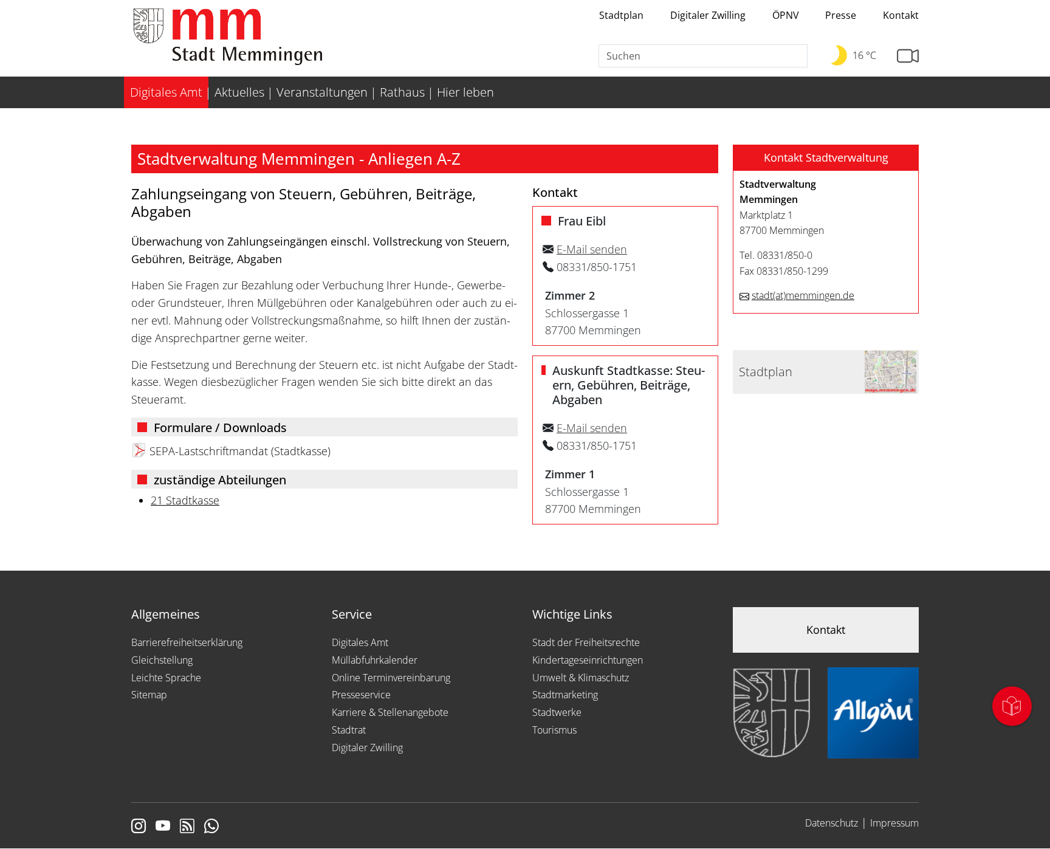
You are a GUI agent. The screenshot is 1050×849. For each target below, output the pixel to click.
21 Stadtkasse (185, 500)
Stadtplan (621, 15)
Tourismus (554, 730)
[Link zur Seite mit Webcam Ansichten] (908, 56)
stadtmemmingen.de (803, 295)
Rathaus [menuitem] (402, 92)
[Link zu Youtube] (163, 827)
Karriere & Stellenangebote (390, 712)
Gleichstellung (162, 660)
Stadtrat (349, 730)
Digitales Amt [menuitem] (166, 92)
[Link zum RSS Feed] (187, 827)
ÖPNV (785, 15)
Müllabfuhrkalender (374, 660)
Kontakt (901, 15)
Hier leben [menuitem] (465, 92)
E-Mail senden (592, 249)
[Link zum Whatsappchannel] (211, 827)
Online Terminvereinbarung (391, 677)
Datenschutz (831, 823)
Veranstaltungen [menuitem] (322, 92)
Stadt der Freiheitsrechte (586, 642)
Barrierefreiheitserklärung (186, 642)
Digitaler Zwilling (708, 15)
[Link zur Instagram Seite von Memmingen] (138, 827)
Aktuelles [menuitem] (239, 92)
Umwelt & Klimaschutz (580, 677)
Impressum (894, 823)
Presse (840, 15)
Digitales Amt (360, 642)
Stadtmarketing (565, 694)
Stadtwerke (557, 712)
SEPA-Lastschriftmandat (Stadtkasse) (240, 451)
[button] (825, 158)
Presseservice (361, 694)
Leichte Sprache (166, 677)
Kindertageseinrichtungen (587, 660)
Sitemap (149, 694)
